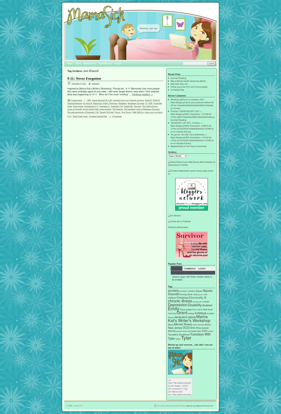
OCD (185, 327)
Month (198, 272)
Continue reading (142, 94)
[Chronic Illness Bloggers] (191, 209)
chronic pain (197, 301)
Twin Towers (126, 112)
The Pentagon (117, 109)
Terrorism (137, 106)
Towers (117, 112)
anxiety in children (187, 291)
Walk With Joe (138, 112)
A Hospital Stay (177, 89)
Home (70, 63)
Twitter (178, 339)
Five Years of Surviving (196, 146)
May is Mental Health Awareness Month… (189, 81)
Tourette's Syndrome (179, 334)
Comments (189, 268)
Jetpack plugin (179, 276)
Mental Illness (183, 324)
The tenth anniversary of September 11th (83, 112)
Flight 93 (148, 100)
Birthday (183, 294)
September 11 (104, 106)
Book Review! (90, 63)
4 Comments (117, 116)
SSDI (204, 331)
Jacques (180, 317)
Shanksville (128, 106)
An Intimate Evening (182, 131)
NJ (146, 103)
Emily (173, 308)
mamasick (95, 83)
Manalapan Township (136, 103)
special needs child (183, 331)
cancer (200, 294)
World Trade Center (80, 116)
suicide (210, 331)
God (174, 313)
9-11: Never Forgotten (84, 78)
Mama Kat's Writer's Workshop (105, 103)
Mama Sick (78, 406)
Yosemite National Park (98, 116)
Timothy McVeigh (107, 112)
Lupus (191, 316)
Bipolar (199, 290)
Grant (182, 312)
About (78, 63)
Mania (171, 324)
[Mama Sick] (140, 33)
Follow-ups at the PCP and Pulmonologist (189, 86)
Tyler (186, 337)
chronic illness (180, 300)
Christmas (182, 297)
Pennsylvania (78, 106)
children (172, 297)
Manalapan (122, 103)
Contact (117, 63)
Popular (176, 268)
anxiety (173, 290)
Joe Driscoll (87, 103)
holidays (200, 313)
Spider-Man (196, 331)
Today (181, 272)
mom (195, 324)
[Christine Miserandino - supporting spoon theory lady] (191, 173)
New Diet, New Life (179, 83)
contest (205, 301)
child (205, 294)
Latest (202, 268)
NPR (150, 103)
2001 (89, 100)
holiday (191, 313)
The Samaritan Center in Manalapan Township (142, 109)
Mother (208, 324)
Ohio (192, 328)
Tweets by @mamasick (178, 227)
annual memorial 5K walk (102, 100)
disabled (207, 305)
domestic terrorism (137, 100)
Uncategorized (76, 100)
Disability (195, 304)
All (206, 272)
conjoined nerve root (121, 100)
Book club (192, 294)
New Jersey (175, 328)
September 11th (117, 106)
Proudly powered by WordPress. (171, 405)
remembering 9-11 (91, 106)
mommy (200, 324)
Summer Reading (178, 78)
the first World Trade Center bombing (97, 109)
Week (189, 272)
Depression (177, 304)
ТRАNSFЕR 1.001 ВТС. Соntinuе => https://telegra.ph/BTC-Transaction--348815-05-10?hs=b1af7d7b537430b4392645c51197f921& (192, 125)
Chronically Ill (197, 297)
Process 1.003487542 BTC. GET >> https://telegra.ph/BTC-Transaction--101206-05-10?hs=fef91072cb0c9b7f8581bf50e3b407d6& (191, 114)
